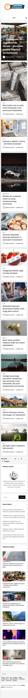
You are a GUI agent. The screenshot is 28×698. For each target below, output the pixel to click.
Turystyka (8, 680)
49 (15, 458)
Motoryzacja (6, 193)
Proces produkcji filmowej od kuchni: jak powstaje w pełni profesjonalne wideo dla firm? (13, 536)
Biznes (4, 36)
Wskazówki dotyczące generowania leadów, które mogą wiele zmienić (13, 308)
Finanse (15, 677)
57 (2, 461)
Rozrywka (22, 679)
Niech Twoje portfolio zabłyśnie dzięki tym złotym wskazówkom (14, 342)
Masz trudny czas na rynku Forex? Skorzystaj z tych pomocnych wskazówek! (13, 107)
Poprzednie (4, 458)
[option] (14, 42)
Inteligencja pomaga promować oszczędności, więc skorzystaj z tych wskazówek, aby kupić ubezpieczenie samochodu (13, 381)
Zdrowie (15, 680)
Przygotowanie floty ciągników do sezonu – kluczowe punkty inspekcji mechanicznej (13, 46)
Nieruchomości (14, 679)
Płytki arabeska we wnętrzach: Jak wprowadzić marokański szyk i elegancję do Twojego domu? (13, 663)
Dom (4, 138)
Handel (20, 677)
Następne (6, 461)
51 (21, 458)
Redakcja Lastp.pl (10, 57)
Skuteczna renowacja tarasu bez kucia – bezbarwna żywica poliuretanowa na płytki (13, 565)
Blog (4, 102)
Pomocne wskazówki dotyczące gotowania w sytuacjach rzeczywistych (13, 237)
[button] (26, 18)
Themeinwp (9, 687)
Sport (3, 680)
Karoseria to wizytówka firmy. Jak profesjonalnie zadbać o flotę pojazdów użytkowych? (13, 523)
